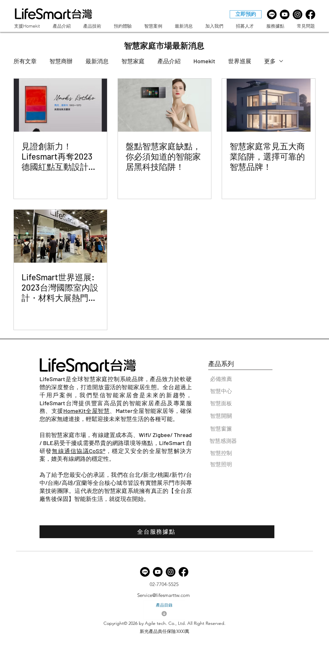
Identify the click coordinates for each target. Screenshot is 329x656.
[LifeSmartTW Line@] (272, 14)
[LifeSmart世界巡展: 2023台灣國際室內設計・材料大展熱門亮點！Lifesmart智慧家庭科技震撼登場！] (60, 236)
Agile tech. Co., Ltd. (165, 623)
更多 (270, 61)
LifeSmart (52, 378)
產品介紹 (169, 61)
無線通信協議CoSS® (78, 450)
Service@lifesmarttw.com (163, 595)
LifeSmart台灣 (59, 403)
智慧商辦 (61, 61)
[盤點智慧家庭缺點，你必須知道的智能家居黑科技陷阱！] (164, 105)
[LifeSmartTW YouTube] (284, 14)
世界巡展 (239, 61)
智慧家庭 (133, 61)
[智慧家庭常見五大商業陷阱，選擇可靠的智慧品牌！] (268, 105)
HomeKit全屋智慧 (86, 410)
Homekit (204, 61)
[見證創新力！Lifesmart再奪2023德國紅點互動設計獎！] (60, 105)
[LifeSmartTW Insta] (297, 14)
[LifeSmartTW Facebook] (310, 14)
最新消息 (97, 61)
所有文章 (25, 61)
